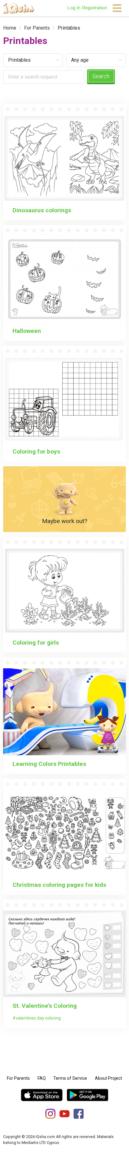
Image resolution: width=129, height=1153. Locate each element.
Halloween (27, 330)
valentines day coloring (38, 1018)
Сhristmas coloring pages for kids (59, 884)
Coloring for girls (36, 642)
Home (9, 28)
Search (101, 76)
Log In (73, 8)
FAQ (42, 1078)
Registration (94, 8)
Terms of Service (70, 1078)
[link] (9, 28)
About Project (108, 1078)
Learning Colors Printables (49, 763)
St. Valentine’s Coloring (45, 1005)
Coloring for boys (36, 451)
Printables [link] (69, 28)
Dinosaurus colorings (42, 210)
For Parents (37, 28)
